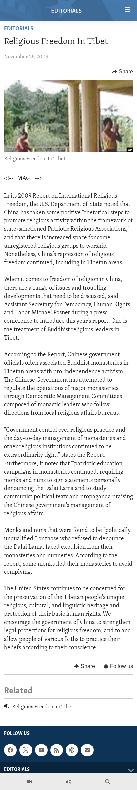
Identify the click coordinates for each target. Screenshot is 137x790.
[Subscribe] (87, 750)
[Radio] (68, 781)
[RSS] (56, 750)
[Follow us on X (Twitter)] (25, 750)
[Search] (108, 781)
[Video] (29, 781)
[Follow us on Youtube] (41, 750)
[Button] (122, 71)
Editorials (18, 29)
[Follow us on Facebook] (10, 750)
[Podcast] (72, 750)
